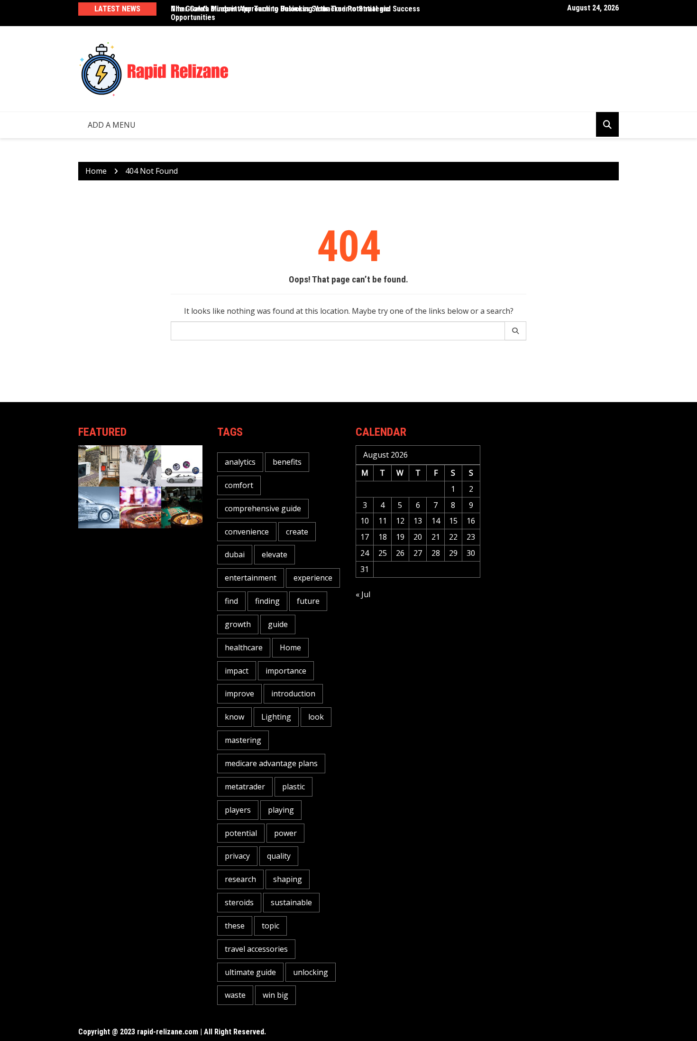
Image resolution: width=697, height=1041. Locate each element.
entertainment (250, 577)
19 (400, 537)
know (234, 717)
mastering (243, 740)
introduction (293, 693)
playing (281, 810)
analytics (240, 462)
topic (270, 925)
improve (239, 693)
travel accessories (256, 949)
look (316, 717)
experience (312, 577)
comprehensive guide (263, 508)
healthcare (244, 647)
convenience (247, 531)
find (231, 601)
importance (286, 671)
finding (267, 601)
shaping (287, 879)
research (240, 879)
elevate (274, 554)
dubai (235, 554)
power (285, 833)
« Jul (363, 594)
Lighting (276, 717)
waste (235, 995)
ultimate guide (250, 972)
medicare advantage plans (271, 763)
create (297, 531)
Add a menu (112, 125)
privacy (237, 856)
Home (290, 647)
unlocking (310, 972)
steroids (239, 902)
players (238, 810)
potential (241, 833)
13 (417, 521)
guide (278, 624)
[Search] (515, 330)
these (235, 925)
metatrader (245, 786)
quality (279, 856)
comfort (239, 485)
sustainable (291, 902)
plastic (293, 786)
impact (236, 671)
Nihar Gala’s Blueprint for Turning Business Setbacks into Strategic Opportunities (280, 13)
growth (238, 624)
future (308, 601)
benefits (287, 462)
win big (275, 995)
